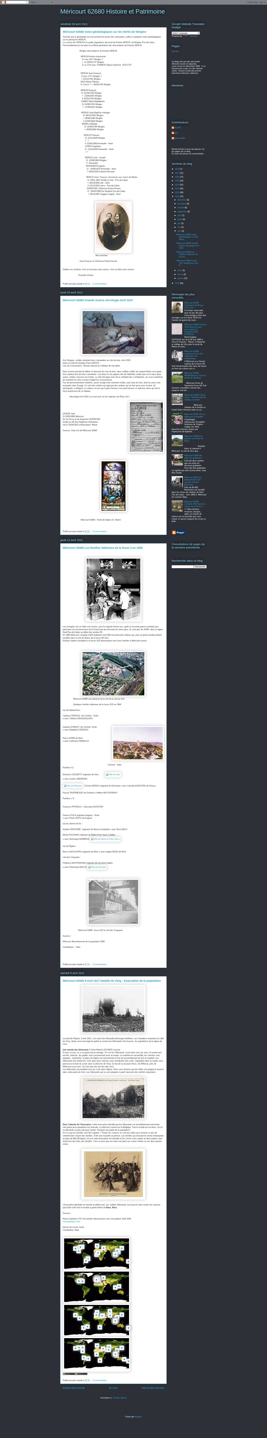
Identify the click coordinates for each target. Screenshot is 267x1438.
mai (179, 227)
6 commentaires (99, 964)
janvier (180, 278)
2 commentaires (99, 1380)
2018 (177, 169)
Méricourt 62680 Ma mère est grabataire (193, 456)
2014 (177, 185)
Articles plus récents (74, 1388)
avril (179, 231)
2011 (177, 196)
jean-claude (180, 138)
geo (176, 133)
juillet (180, 219)
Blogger (138, 1416)
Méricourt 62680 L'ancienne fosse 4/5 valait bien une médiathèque (193, 355)
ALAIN (178, 127)
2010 (177, 283)
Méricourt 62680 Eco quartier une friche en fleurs (193, 438)
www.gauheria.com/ (71, 1221)
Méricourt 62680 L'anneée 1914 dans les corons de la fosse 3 (194, 504)
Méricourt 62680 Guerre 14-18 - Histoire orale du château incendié (195, 397)
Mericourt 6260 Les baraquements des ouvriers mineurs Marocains (192, 481)
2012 (177, 192)
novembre (182, 204)
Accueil (113, 1388)
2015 (177, 181)
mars (179, 270)
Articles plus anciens (152, 1388)
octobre (181, 207)
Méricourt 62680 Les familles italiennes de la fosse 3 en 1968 (103, 547)
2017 (177, 173)
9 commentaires (99, 531)
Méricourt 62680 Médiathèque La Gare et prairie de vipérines (195, 375)
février (180, 274)
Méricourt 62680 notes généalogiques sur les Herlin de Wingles (104, 31)
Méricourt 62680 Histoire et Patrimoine (112, 11)
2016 (177, 177)
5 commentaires (99, 284)
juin (179, 223)
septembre (182, 211)
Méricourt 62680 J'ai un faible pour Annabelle (194, 415)
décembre (182, 200)
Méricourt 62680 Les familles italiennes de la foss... (187, 254)
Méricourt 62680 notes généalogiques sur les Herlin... (187, 236)
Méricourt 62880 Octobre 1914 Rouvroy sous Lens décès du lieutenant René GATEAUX (195, 329)
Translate (193, 36)
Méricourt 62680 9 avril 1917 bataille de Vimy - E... (188, 263)
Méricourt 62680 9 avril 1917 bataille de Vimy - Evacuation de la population (112, 980)
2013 (177, 188)
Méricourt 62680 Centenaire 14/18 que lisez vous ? (193, 305)
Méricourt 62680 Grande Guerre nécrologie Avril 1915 (98, 300)
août (179, 215)
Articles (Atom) (120, 1398)
